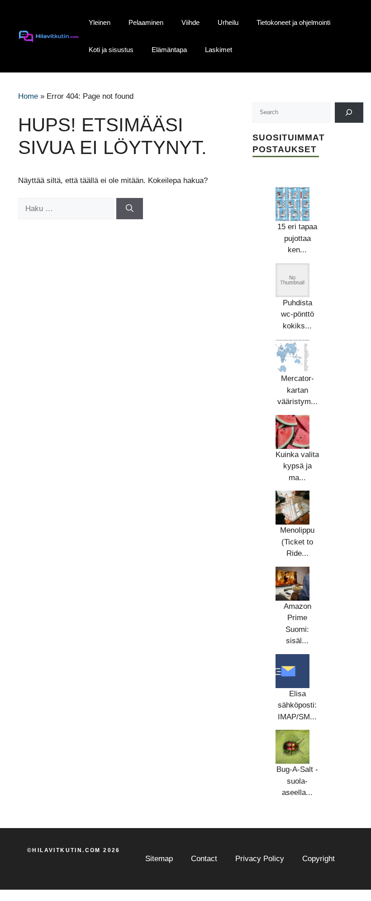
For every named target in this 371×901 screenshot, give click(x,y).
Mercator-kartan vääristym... (297, 390)
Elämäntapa (169, 49)
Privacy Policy (259, 858)
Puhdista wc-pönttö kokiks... (297, 314)
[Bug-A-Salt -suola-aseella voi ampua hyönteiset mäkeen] (292, 747)
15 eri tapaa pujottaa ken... (297, 238)
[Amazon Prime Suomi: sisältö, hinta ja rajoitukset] (292, 584)
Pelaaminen (145, 22)
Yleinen (99, 22)
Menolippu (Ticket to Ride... (297, 542)
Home (28, 96)
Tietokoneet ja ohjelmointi (293, 22)
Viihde (190, 22)
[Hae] (129, 209)
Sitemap (159, 858)
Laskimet (218, 49)
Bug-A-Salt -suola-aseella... (297, 781)
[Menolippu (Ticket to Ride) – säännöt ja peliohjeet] (292, 508)
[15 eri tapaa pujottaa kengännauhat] (292, 204)
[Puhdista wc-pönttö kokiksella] (292, 280)
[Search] (349, 112)
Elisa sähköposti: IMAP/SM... (297, 705)
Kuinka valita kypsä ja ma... (297, 466)
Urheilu (228, 22)
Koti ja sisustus (111, 49)
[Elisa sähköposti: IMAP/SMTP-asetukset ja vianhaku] (292, 671)
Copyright (318, 858)
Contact (204, 858)
